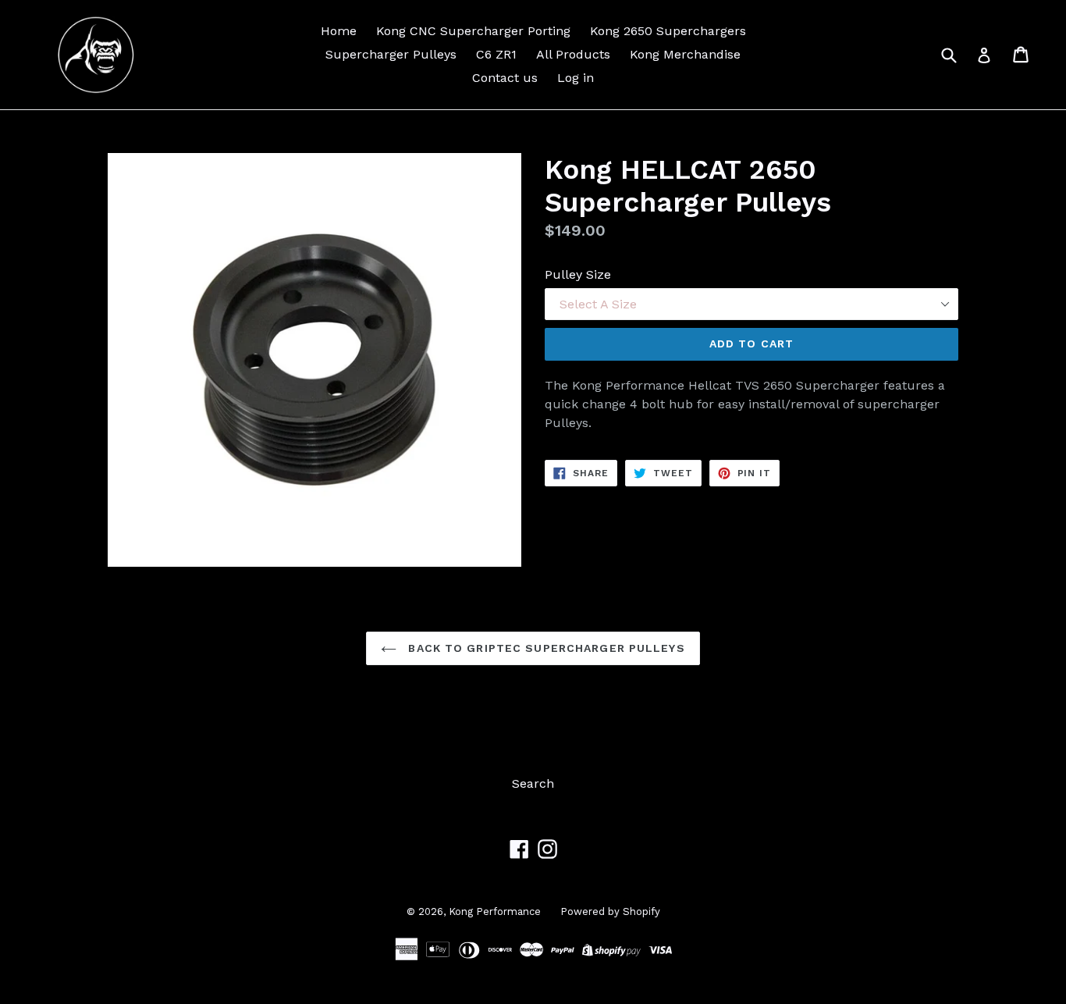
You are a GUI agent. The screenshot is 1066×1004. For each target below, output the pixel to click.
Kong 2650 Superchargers (668, 30)
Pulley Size (578, 274)
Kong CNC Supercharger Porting (473, 30)
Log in (575, 77)
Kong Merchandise (685, 54)
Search (533, 783)
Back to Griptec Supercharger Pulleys (544, 648)
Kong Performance (495, 911)
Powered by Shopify (610, 911)
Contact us (505, 77)
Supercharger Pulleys (391, 54)
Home (339, 30)
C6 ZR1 (496, 54)
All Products (573, 54)
